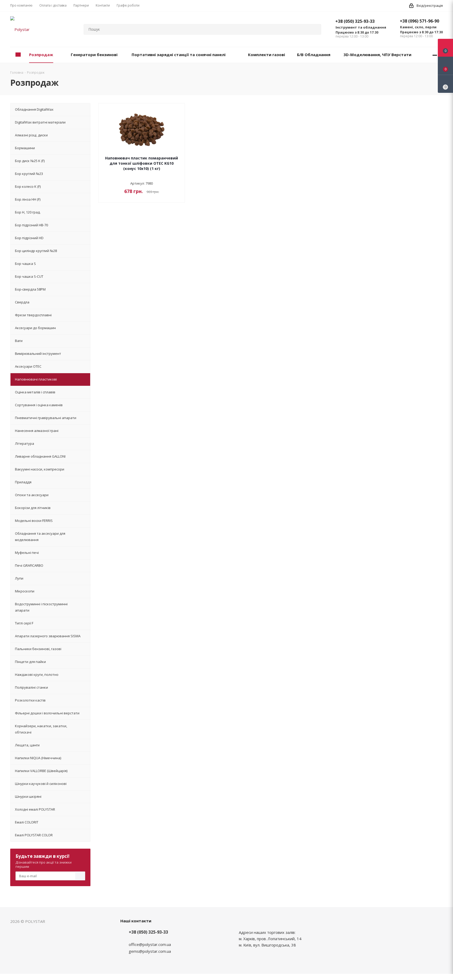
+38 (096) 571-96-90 (419, 21)
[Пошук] (315, 29)
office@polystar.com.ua (150, 944)
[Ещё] (435, 55)
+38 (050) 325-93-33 (355, 21)
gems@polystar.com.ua (150, 951)
